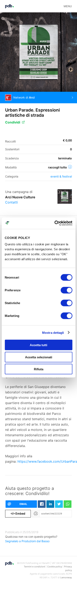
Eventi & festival (61, 176)
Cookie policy (54, 566)
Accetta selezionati (38, 357)
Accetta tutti (38, 345)
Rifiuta (38, 369)
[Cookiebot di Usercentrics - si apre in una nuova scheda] (54, 223)
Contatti (11, 202)
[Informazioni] (70, 167)
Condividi (12, 122)
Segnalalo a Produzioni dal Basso (27, 541)
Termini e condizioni (34, 566)
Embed (18, 513)
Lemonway (66, 577)
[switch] (66, 290)
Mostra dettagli (53, 332)
